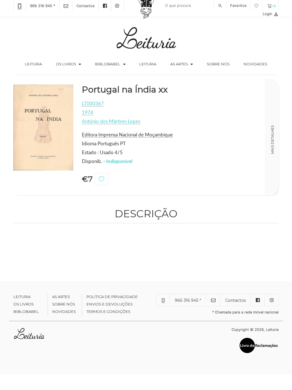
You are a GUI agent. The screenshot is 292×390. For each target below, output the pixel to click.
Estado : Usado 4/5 (102, 152)
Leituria (37, 63)
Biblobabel (26, 311)
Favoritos (239, 5)
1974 (87, 112)
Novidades (255, 64)
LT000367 (93, 103)
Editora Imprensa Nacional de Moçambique (127, 134)
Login (271, 13)
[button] (79, 64)
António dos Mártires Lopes (111, 121)
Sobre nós (218, 64)
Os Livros (23, 304)
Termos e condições (108, 311)
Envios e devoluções (109, 304)
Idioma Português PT (104, 143)
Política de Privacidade (112, 296)
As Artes (179, 64)
